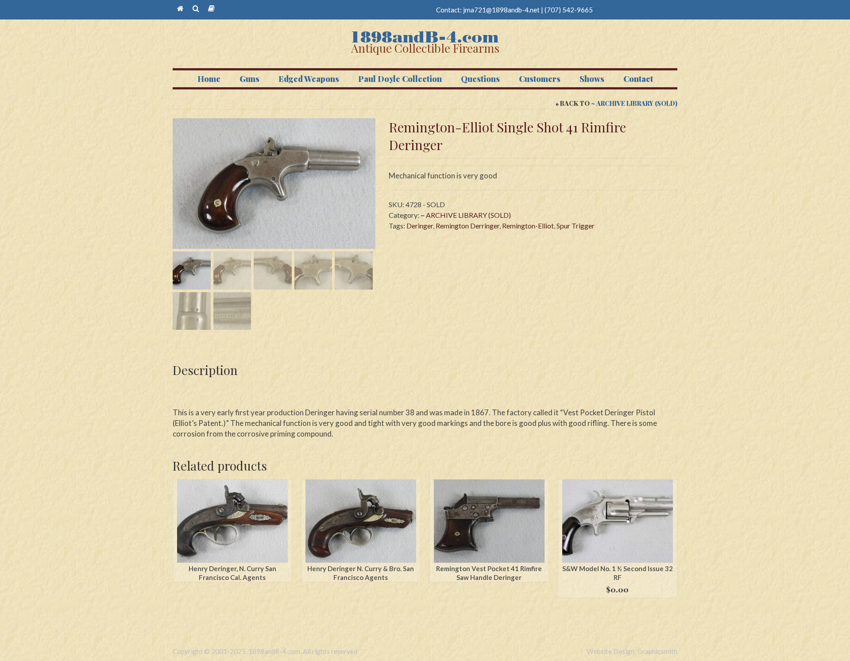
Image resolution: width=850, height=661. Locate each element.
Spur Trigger (575, 225)
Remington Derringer (467, 225)
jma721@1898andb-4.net (501, 10)
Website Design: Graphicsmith (632, 651)
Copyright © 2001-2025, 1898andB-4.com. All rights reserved (265, 651)
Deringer (419, 225)
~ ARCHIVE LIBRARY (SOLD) (634, 103)
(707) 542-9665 (569, 10)
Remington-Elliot (528, 225)
